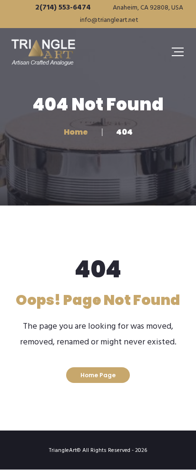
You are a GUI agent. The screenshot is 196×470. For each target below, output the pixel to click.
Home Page (98, 375)
